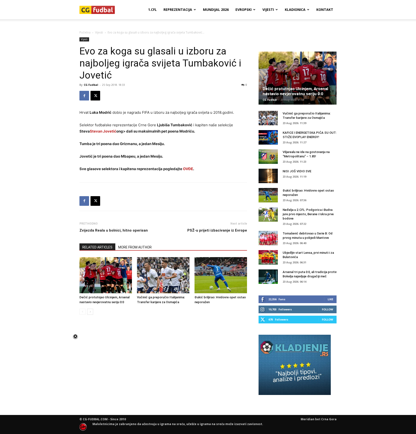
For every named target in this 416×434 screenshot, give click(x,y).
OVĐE (188, 169)
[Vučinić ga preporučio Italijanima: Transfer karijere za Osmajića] (163, 275)
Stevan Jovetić (103, 131)
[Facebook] (84, 95)
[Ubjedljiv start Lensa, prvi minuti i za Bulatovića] (268, 257)
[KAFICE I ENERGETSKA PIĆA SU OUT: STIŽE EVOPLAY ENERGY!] (268, 137)
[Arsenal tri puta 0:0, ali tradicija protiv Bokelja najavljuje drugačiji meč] (268, 276)
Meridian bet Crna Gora (319, 419)
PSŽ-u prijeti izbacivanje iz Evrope (217, 230)
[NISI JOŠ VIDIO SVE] (268, 176)
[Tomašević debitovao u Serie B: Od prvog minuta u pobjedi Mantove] (268, 238)
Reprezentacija (177, 9)
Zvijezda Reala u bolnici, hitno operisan (113, 230)
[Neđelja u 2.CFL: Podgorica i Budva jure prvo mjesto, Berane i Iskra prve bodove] (268, 214)
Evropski (243, 9)
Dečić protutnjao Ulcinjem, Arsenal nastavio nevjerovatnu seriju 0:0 (295, 91)
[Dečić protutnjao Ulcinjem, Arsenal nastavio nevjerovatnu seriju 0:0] (105, 275)
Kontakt (324, 9)
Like (330, 299)
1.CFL (152, 9)
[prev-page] (82, 312)
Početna (85, 32)
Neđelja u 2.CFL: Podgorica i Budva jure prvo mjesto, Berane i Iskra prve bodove (308, 214)
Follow (327, 309)
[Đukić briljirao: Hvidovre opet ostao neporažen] (221, 275)
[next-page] (90, 312)
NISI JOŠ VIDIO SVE (297, 171)
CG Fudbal (91, 85)
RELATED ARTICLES (97, 247)
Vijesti (268, 9)
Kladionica (295, 9)
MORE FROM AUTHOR (135, 247)
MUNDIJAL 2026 (216, 9)
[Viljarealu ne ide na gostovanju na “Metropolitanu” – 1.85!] (268, 156)
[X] (95, 95)
